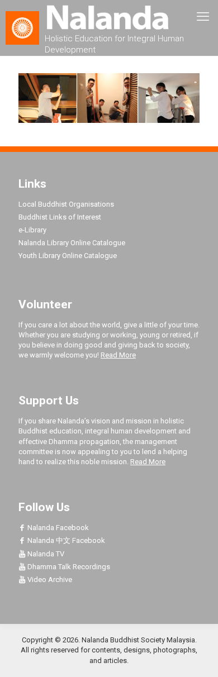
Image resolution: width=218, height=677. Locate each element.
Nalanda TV (45, 554)
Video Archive (49, 579)
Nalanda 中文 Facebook (65, 540)
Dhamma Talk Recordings (68, 566)
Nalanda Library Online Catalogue (71, 243)
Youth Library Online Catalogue (67, 255)
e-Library (32, 230)
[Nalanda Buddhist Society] (109, 17)
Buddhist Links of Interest (59, 217)
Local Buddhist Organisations (66, 204)
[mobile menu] (202, 16)
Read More (118, 355)
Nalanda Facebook (57, 527)
